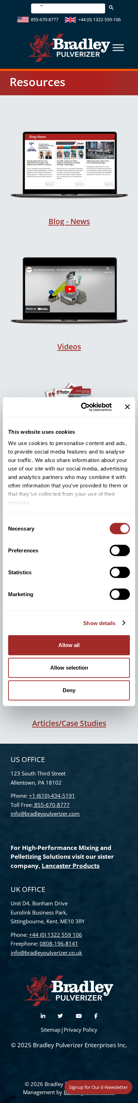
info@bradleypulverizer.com (45, 813)
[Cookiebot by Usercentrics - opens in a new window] (84, 407)
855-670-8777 (44, 19)
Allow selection (69, 668)
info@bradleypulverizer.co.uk (46, 952)
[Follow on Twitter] (60, 1016)
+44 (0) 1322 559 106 (55, 934)
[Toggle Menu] (118, 47)
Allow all (69, 645)
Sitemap (51, 1029)
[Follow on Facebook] (95, 1016)
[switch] (120, 550)
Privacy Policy (80, 1029)
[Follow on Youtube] (79, 1016)
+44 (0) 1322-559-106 (99, 19)
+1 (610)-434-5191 (52, 795)
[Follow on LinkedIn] (43, 1016)
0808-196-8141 (59, 943)
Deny (69, 690)
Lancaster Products (70, 866)
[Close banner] (127, 406)
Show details (99, 623)
